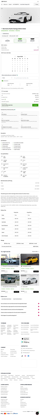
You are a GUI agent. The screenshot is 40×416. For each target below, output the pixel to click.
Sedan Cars (3, 206)
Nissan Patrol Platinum (4, 402)
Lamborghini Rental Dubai (9, 326)
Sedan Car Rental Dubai (34, 327)
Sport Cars (24, 205)
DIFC (1, 376)
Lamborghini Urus (4, 388)
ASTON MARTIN (16, 4)
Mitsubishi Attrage (23, 405)
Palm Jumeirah (10, 375)
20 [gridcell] (22, 66)
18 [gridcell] (17, 66)
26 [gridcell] (12, 60)
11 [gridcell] (17, 64)
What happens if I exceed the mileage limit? (9, 315)
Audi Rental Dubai (9, 328)
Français (31, 411)
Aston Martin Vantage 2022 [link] (24, 4)
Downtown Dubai (4, 375)
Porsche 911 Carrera (4, 394)
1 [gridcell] (27, 60)
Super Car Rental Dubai (25, 325)
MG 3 (21, 400)
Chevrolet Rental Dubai (9, 331)
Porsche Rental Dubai (16, 334)
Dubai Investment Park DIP (24, 376)
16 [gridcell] (12, 66)
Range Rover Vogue (4, 399)
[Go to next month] (25, 56)
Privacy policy (12, 349)
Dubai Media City (3, 378)
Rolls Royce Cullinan (4, 386)
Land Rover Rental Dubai (15, 331)
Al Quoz (33, 378)
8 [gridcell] (27, 62)
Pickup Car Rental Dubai (35, 332)
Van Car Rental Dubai (24, 332)
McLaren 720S (22, 391)
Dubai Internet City (15, 376)
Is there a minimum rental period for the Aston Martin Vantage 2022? (13, 312)
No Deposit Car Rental (4, 354)
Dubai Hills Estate (7, 376)
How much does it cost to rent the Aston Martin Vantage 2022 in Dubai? (14, 303)
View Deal (16, 271)
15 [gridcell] (27, 64)
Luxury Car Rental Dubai (35, 325)
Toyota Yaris (22, 406)
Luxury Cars (34, 205)
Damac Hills (19, 378)
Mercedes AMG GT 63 (24, 392)
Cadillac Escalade (4, 400)
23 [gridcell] (12, 68)
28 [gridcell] (17, 60)
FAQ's (2, 351)
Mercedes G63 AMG (4, 392)
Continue (35, 105)
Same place (6, 80)
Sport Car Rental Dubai (25, 327)
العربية (35, 411)
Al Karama (16, 379)
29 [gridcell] (27, 68)
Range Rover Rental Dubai (3, 326)
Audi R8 (21, 386)
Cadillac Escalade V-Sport (5, 403)
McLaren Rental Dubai (3, 334)
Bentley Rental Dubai (15, 328)
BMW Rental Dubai (3, 331)
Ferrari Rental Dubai (15, 326)
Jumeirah (23, 375)
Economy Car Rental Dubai (34, 330)
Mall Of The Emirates (11, 378)
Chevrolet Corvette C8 (24, 389)
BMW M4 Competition (24, 388)
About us (2, 349)
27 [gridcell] (22, 68)
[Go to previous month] (15, 56)
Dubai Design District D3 (31, 375)
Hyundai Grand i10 (23, 403)
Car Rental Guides (13, 351)
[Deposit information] (5, 99)
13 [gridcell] (22, 64)
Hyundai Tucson (3, 406)
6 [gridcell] (22, 62)
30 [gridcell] (22, 60)
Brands (10, 4)
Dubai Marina (17, 375)
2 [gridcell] (12, 62)
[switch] (3, 80)
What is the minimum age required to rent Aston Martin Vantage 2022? (14, 306)
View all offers (35, 251)
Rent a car (5, 4)
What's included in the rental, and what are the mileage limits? (12, 309)
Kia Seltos (22, 399)
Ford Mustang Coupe (24, 394)
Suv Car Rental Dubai (24, 329)
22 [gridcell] (27, 66)
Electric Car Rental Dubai (25, 334)
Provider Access (13, 356)
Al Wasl (11, 379)
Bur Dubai (6, 379)
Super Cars (29, 205)
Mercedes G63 (3, 405)
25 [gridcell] (17, 68)
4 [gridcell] (17, 62)
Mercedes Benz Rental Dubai (3, 328)
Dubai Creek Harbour (26, 378)
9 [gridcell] (12, 64)
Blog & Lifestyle (3, 352)
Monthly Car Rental (13, 352)
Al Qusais (20, 379)
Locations (12, 354)
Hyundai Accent (23, 402)
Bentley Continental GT (4, 391)
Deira (2, 379)
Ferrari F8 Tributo (4, 389)
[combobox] (7, 78)
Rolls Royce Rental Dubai (9, 334)
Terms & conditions (4, 356)
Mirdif (32, 376)
